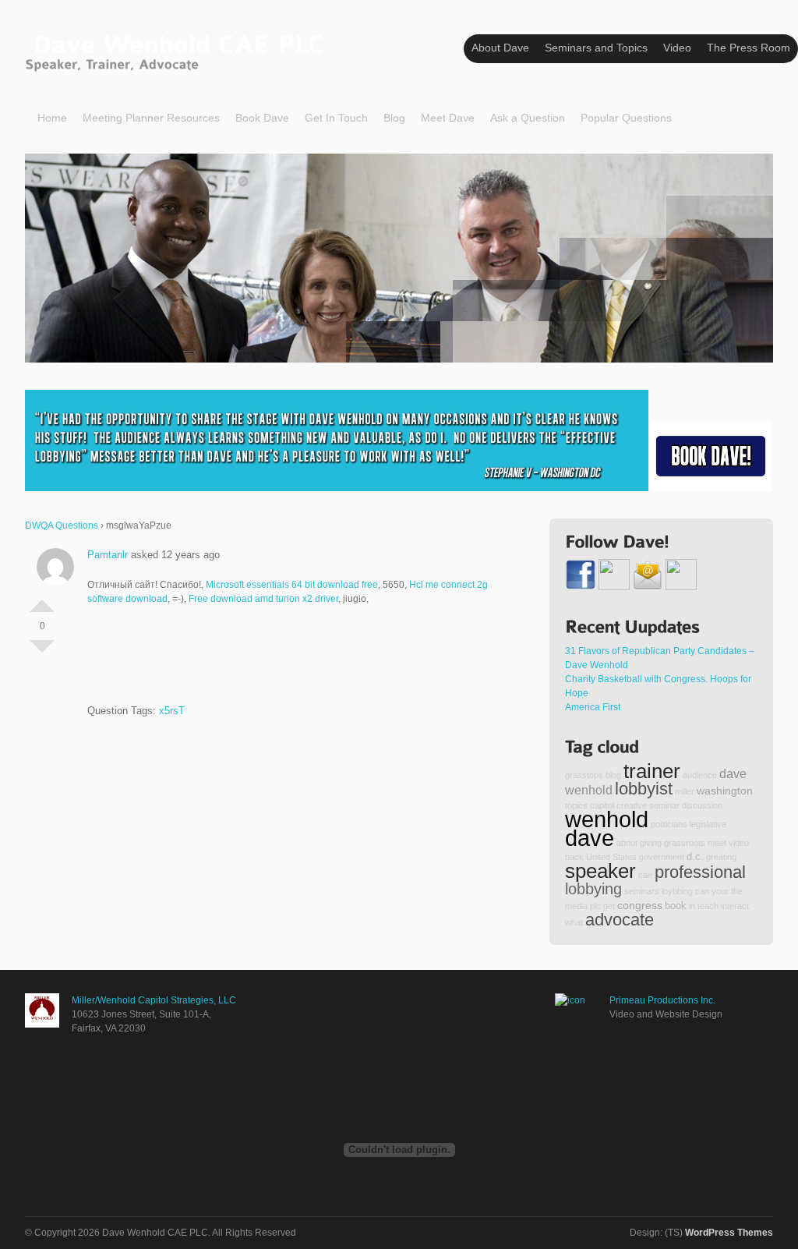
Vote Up (42, 599)
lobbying (593, 888)
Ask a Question (527, 117)
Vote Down (42, 652)
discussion (702, 805)
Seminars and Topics (596, 47)
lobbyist (644, 788)
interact (735, 906)
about (626, 842)
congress (639, 905)
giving (651, 842)
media (576, 906)
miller (684, 791)
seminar (664, 805)
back (574, 857)
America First (592, 707)
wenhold (606, 819)
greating (721, 857)
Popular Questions (626, 117)
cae (645, 874)
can (702, 891)
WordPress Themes (729, 1232)
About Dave (500, 47)
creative (631, 805)
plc (595, 906)
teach (708, 906)
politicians (669, 824)
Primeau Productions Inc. (662, 1000)
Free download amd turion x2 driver (263, 598)
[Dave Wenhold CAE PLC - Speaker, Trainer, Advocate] (178, 49)
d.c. (695, 856)
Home (52, 117)
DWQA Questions (61, 525)
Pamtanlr (107, 555)
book (676, 905)
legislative (708, 824)
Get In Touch (336, 117)
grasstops (584, 775)
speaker (600, 871)
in (692, 906)
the (737, 891)
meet (717, 842)
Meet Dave (448, 117)
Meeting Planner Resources (151, 117)
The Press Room (748, 47)
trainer (651, 771)
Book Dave (262, 117)
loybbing (677, 891)
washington (725, 790)
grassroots (684, 842)
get (609, 906)
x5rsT (172, 710)
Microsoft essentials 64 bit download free (292, 584)
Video (677, 47)
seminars (641, 891)
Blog (394, 117)
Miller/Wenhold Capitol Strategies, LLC (154, 1000)
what (574, 922)
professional (700, 872)
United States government (635, 857)
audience (700, 775)
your (720, 891)
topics (576, 805)
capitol (602, 805)
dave (589, 838)
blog (613, 775)
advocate (619, 919)
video (739, 842)
